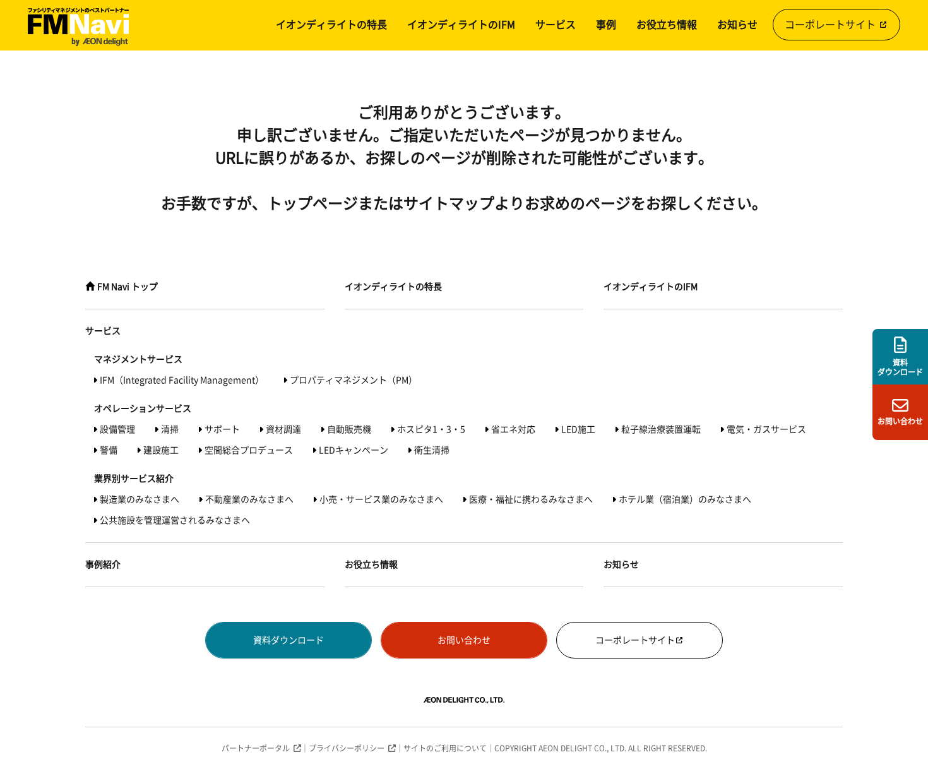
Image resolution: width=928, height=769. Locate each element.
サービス (555, 25)
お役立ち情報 (666, 25)
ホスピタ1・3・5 (431, 429)
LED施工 (578, 429)
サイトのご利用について (445, 748)
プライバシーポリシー (346, 748)
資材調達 (283, 429)
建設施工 (161, 450)
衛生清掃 (431, 450)
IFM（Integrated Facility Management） (182, 380)
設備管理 (117, 429)
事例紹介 (103, 564)
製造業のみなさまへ (139, 499)
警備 (108, 450)
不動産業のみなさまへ (249, 499)
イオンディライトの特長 (331, 25)
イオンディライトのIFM (461, 25)
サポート (222, 429)
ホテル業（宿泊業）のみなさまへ (685, 499)
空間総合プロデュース (249, 450)
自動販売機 (349, 429)
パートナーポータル (256, 748)
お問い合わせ (464, 640)
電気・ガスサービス (766, 429)
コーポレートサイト (831, 25)
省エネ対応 (513, 429)
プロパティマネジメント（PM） (353, 380)
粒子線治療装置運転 (661, 429)
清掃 (170, 429)
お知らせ (737, 25)
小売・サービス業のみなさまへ (381, 499)
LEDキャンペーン (353, 450)
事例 (606, 25)
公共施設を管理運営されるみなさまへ (175, 520)
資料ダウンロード (288, 640)
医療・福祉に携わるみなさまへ (531, 499)
